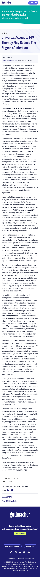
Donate (33, 3)
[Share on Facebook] (8, 490)
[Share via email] (12, 490)
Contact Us (30, 546)
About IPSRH (7, 497)
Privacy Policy (10, 558)
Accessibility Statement (26, 558)
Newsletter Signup (12, 546)
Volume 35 (8, 478)
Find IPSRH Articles (9, 501)
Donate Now (20, 533)
